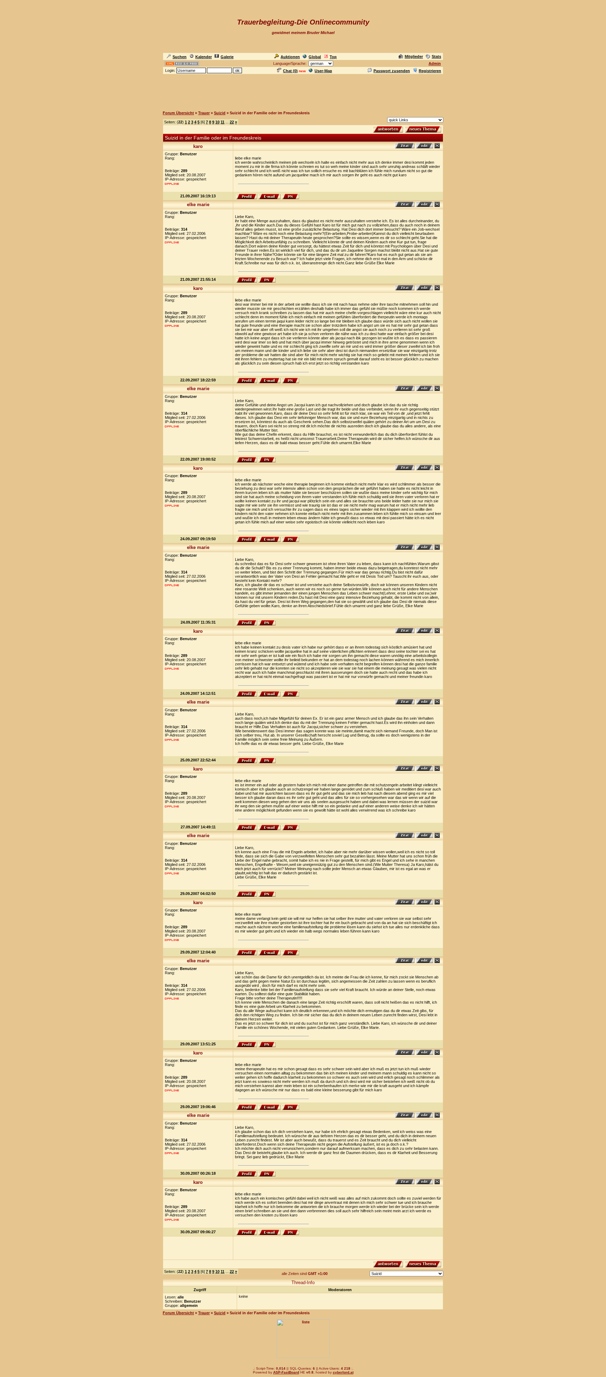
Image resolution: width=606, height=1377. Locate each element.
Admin (435, 63)
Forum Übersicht (178, 113)
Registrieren (430, 71)
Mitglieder (414, 56)
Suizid (219, 113)
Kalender (203, 57)
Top (333, 57)
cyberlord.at (343, 1372)
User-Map (323, 71)
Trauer (204, 113)
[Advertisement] (303, 91)
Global (315, 57)
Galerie (227, 57)
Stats (436, 56)
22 (232, 122)
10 (217, 122)
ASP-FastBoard (286, 1372)
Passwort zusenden (391, 71)
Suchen (180, 57)
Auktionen (290, 57)
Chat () (290, 71)
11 (222, 122)
